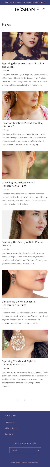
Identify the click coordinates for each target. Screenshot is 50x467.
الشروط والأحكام (11, 428)
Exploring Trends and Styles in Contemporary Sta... (19, 362)
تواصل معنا (9, 434)
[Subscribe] (38, 450)
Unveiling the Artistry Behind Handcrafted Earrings (18, 184)
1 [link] (18, 400)
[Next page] (32, 400)
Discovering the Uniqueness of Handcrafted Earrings (19, 303)
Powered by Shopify (32, 462)
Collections (10, 422)
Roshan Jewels (21, 462)
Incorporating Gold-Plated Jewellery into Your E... (22, 124)
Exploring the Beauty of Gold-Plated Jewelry (22, 243)
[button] (5, 9)
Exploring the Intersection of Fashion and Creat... (23, 65)
